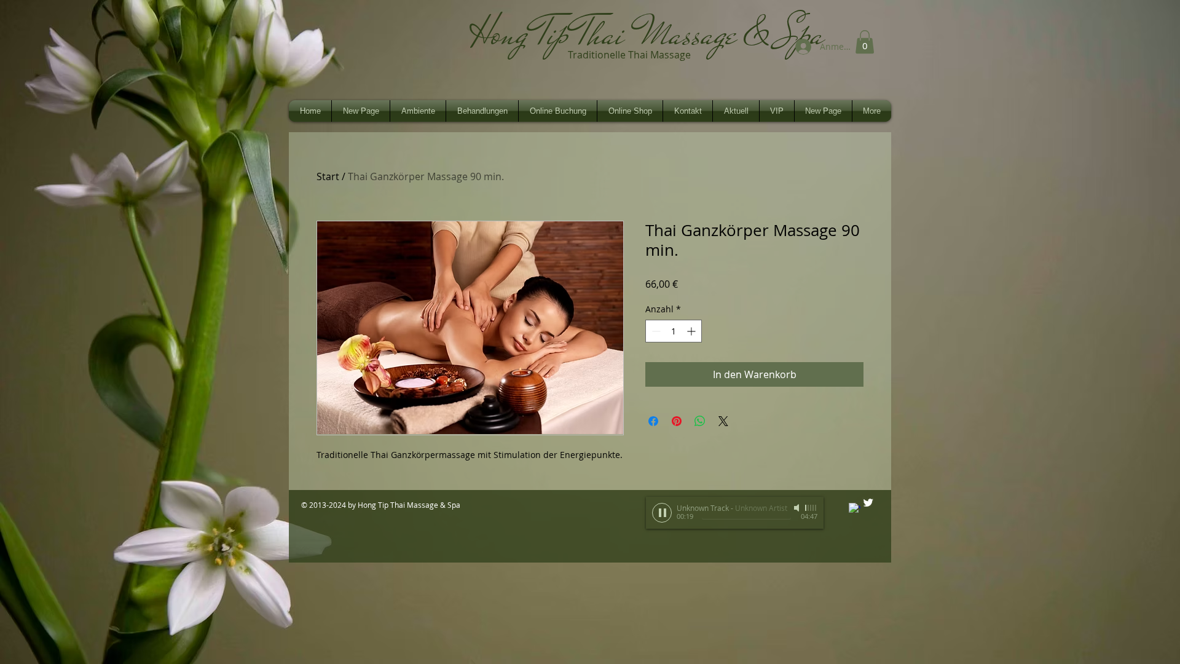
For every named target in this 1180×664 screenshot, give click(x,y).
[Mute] (798, 508)
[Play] (662, 513)
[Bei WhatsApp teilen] (700, 421)
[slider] (811, 508)
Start (328, 176)
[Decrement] (655, 331)
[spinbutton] (674, 331)
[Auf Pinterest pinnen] (676, 421)
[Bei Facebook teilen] (653, 421)
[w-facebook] (854, 509)
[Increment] (692, 331)
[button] (865, 41)
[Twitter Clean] (868, 502)
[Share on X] (723, 421)
